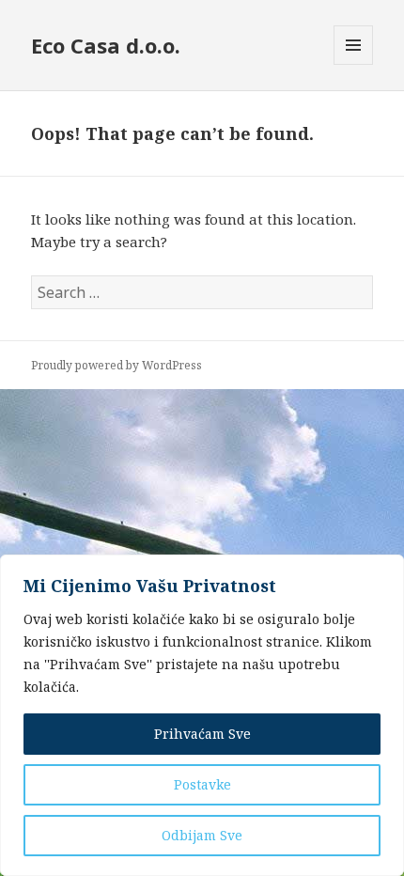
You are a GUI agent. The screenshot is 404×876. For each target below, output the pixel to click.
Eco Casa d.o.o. (105, 45)
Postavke (202, 784)
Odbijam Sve (202, 835)
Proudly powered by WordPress (116, 365)
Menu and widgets (353, 64)
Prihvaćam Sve (202, 734)
